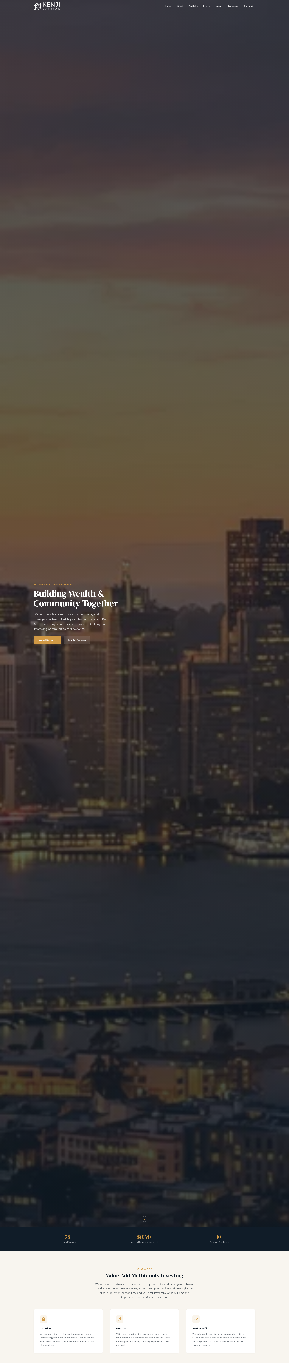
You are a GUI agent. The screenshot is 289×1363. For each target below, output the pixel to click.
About (180, 6)
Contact (248, 6)
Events (206, 6)
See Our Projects (77, 640)
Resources (233, 6)
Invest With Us (45, 640)
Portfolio (193, 6)
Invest (219, 6)
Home (168, 6)
